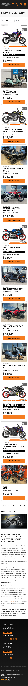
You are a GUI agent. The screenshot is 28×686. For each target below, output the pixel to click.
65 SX (5, 488)
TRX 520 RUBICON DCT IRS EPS (13, 170)
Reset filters (24, 25)
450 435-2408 (9, 636)
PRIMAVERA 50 (9, 92)
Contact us (11, 601)
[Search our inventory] (13, 4)
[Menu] (25, 4)
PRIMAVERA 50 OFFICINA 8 (14, 367)
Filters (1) (8, 21)
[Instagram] (16, 639)
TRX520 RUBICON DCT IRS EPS (13, 327)
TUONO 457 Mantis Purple (12, 51)
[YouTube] (13, 639)
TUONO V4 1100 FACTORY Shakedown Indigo (13, 446)
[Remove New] (6, 25)
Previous (8, 506)
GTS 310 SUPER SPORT (13, 289)
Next (21, 506)
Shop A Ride (10, 677)
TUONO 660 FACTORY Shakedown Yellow (13, 130)
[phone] (17, 4)
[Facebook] (11, 639)
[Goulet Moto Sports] (5, 4)
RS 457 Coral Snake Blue (12, 248)
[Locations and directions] (20, 4)
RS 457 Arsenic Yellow (14, 405)
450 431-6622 (9, 655)
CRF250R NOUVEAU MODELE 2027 (11, 209)
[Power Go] (14, 680)
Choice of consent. (15, 670)
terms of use (8, 670)
